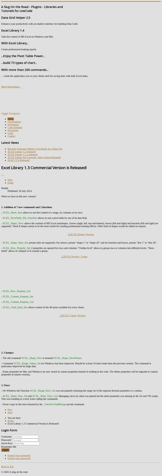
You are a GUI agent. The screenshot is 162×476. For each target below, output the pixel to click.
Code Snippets (15, 127)
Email (10, 182)
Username (6, 436)
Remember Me (8, 446)
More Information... (11, 86)
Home (11, 119)
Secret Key (7, 443)
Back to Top (7, 466)
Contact (11, 136)
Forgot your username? (19, 455)
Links (10, 133)
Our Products (14, 121)
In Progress (13, 124)
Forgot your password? (19, 458)
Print (10, 180)
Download (13, 130)
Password (6, 440)
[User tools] (2, 175)
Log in (5, 450)
